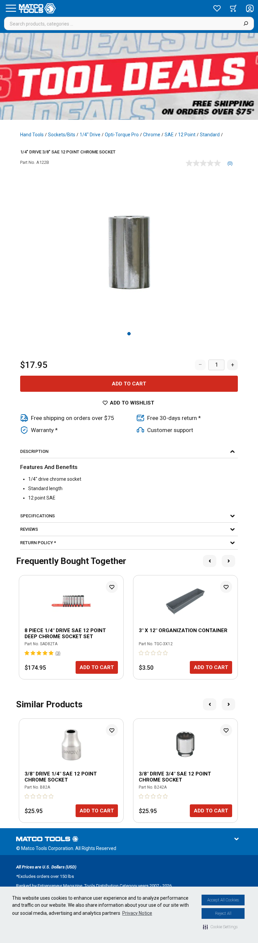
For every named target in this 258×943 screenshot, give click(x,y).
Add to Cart (129, 384)
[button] (220, 927)
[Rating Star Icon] (27, 653)
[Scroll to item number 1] (129, 333)
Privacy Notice (137, 913)
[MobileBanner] (129, 76)
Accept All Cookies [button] (223, 900)
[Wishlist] (217, 8)
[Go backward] (209, 561)
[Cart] (233, 8)
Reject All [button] (223, 913)
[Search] (246, 23)
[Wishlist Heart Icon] (112, 587)
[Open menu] (10, 8)
